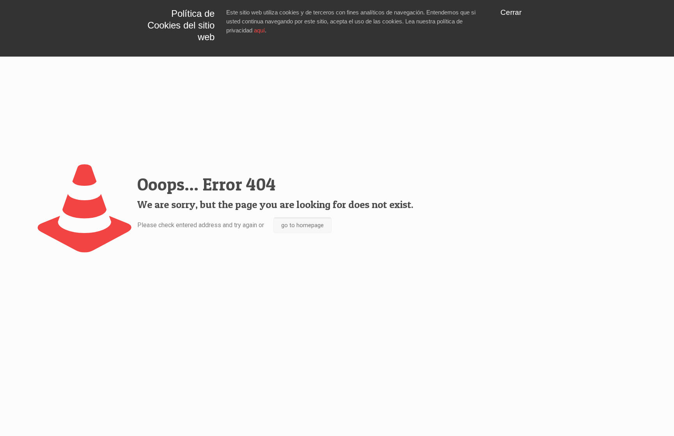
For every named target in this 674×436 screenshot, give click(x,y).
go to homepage (302, 225)
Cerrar (510, 12)
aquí (259, 30)
